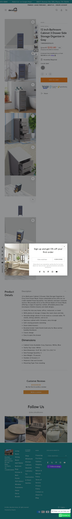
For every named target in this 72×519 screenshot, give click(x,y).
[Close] (64, 246)
